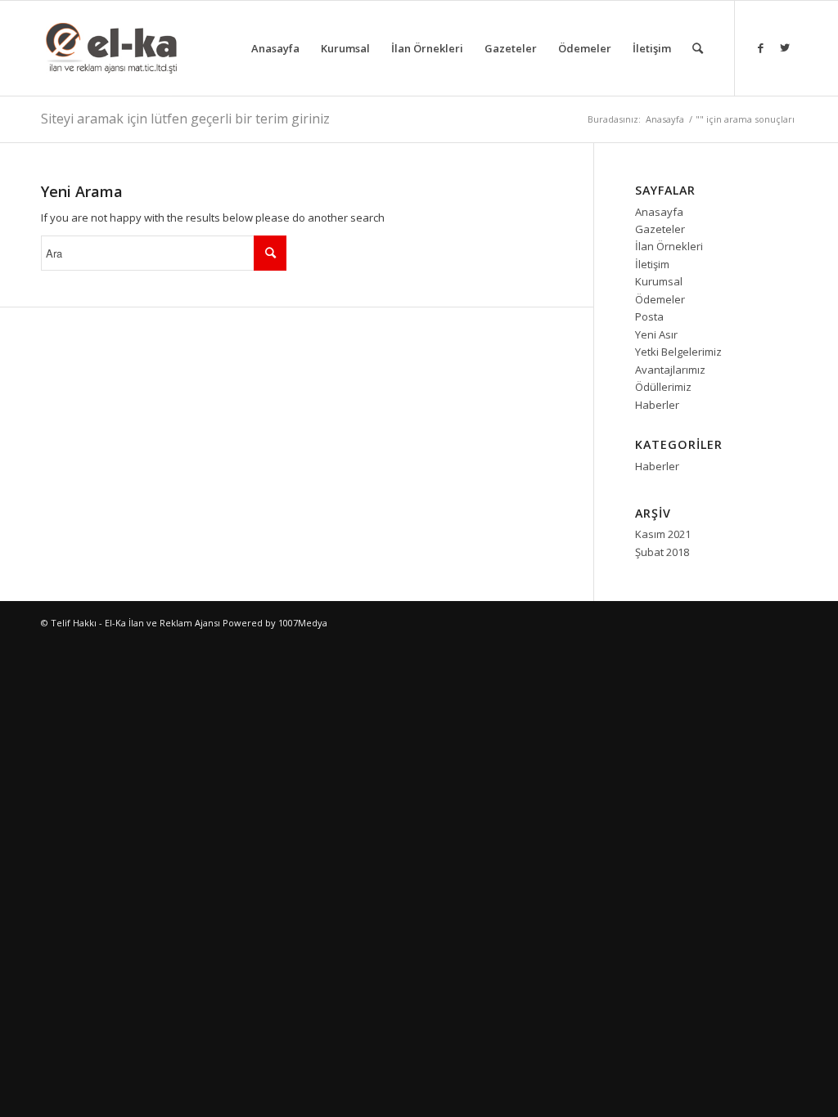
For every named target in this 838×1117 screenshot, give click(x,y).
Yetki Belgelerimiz (678, 351)
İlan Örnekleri (669, 246)
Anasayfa (665, 119)
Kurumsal (659, 281)
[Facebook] (760, 47)
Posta (649, 316)
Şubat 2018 (662, 552)
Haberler (657, 404)
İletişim (652, 264)
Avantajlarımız (670, 369)
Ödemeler (660, 299)
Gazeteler (660, 229)
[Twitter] (785, 47)
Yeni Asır (656, 334)
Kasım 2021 (663, 534)
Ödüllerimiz (663, 386)
